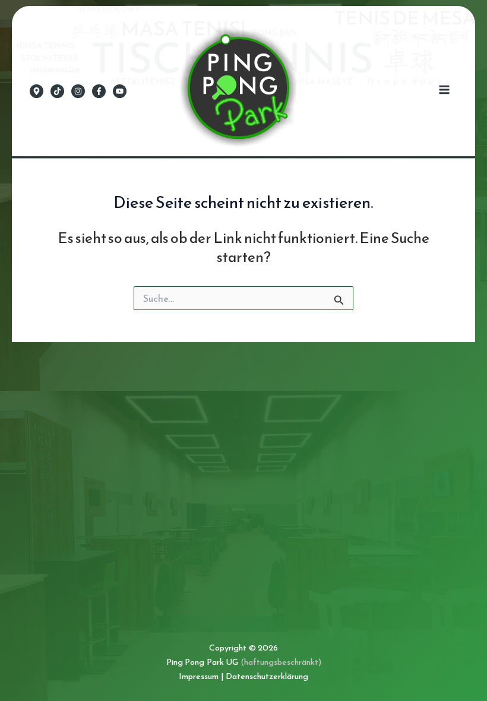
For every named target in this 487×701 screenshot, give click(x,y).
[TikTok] (57, 91)
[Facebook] (99, 91)
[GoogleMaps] (36, 91)
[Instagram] (78, 91)
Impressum (199, 676)
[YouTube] (120, 91)
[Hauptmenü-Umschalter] (444, 90)
